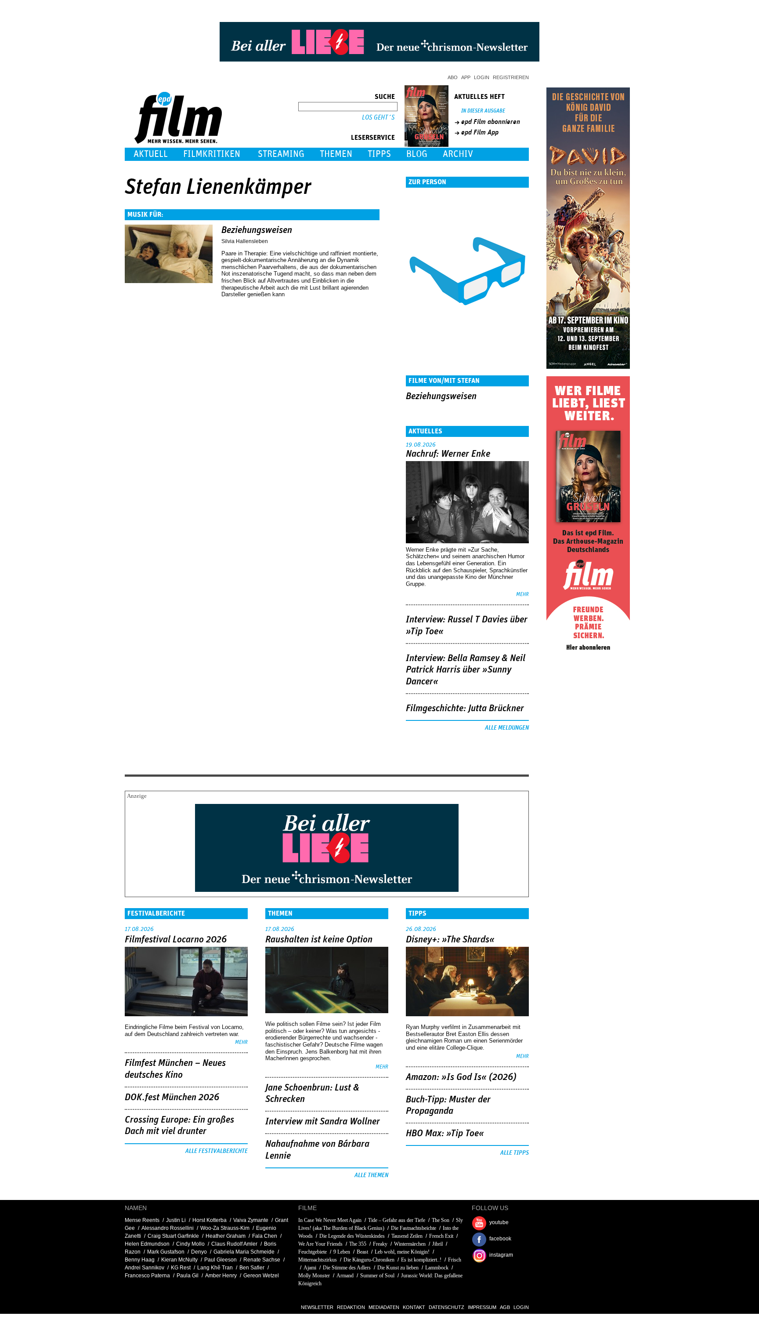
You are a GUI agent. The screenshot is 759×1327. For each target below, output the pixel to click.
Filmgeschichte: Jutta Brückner (465, 708)
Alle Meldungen (507, 728)
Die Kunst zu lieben (398, 1268)
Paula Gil (188, 1275)
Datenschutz (446, 1307)
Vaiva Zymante (250, 1220)
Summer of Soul (377, 1275)
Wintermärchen (410, 1244)
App (465, 77)
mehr (522, 594)
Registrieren (511, 77)
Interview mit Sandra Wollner (322, 1122)
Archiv (458, 154)
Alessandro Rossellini (167, 1228)
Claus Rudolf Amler (234, 1244)
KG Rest (181, 1268)
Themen (336, 154)
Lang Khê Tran (215, 1268)
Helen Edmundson (147, 1244)
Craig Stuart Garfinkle (173, 1236)
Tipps (379, 154)
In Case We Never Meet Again (329, 1220)
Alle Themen (371, 1175)
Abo (453, 77)
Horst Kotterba (209, 1220)
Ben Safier (251, 1268)
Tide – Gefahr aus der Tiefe (396, 1220)
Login (481, 77)
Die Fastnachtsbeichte (413, 1228)
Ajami (310, 1268)
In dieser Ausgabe (483, 111)
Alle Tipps (514, 1153)
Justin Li (176, 1220)
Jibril (437, 1244)
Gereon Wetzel (261, 1275)
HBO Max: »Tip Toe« (445, 1133)
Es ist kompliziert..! (421, 1260)
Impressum (482, 1307)
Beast (362, 1252)
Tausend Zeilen (407, 1236)
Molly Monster (314, 1275)
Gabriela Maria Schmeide (244, 1252)
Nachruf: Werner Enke (448, 454)
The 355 (357, 1244)
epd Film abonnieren (490, 121)
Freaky (380, 1244)
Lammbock (436, 1268)
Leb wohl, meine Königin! (402, 1252)
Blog (416, 154)
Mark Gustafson (165, 1252)
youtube (499, 1222)
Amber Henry (221, 1275)
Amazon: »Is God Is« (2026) (461, 1077)
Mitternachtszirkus (317, 1260)
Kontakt (414, 1307)
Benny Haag (140, 1260)
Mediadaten (384, 1307)
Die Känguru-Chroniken (368, 1260)
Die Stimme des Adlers (347, 1268)
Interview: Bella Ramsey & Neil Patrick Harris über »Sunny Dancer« (465, 670)
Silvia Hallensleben (244, 241)
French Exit (441, 1236)
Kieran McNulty (179, 1260)
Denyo (199, 1252)
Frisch (454, 1260)
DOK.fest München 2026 (172, 1097)
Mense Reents (142, 1220)
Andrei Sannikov (144, 1268)
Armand (345, 1275)
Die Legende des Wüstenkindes (352, 1236)
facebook (500, 1239)
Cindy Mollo (190, 1244)
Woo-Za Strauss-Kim (224, 1228)
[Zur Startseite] (179, 141)
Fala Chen (264, 1236)
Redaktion (351, 1307)
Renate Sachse (261, 1260)
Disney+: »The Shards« (450, 940)
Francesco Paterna (147, 1275)
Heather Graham (226, 1236)
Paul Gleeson (220, 1260)
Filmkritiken (211, 154)
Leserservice (373, 137)
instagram (501, 1255)
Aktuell (151, 154)
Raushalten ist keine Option (318, 940)
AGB (505, 1307)
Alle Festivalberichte (216, 1151)
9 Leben (341, 1252)
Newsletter (317, 1307)
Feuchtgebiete (312, 1252)
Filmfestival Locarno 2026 (176, 940)
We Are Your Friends (320, 1244)
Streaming (281, 154)
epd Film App (480, 132)
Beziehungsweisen (256, 230)
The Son (440, 1220)
